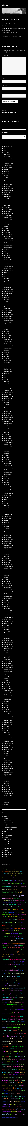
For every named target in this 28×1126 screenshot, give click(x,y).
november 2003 (8, 718)
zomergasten (19, 1114)
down (6, 917)
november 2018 (8, 341)
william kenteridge (6, 1111)
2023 (13, 869)
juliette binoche (6, 954)
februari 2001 (7, 787)
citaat (18, 900)
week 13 (5, 1075)
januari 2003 (7, 739)
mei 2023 (6, 228)
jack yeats (22, 943)
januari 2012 (7, 512)
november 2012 (8, 493)
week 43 (18, 1096)
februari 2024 (8, 209)
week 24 (7, 1083)
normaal (4, 993)
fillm (11, 922)
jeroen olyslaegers (10, 947)
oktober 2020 (8, 293)
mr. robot (5, 985)
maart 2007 (7, 634)
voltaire (4, 1064)
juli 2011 (6, 524)
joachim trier (5, 949)
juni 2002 (6, 753)
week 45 (7, 1099)
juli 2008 (6, 600)
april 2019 (6, 331)
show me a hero (15, 1016)
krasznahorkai (5, 959)
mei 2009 (6, 579)
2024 (16, 869)
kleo (10, 957)
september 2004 (8, 697)
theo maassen (14, 1044)
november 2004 (8, 693)
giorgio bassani (17, 928)
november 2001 (8, 768)
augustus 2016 (8, 398)
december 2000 (8, 791)
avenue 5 (14, 880)
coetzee (21, 902)
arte (25, 878)
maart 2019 (7, 333)
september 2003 (8, 722)
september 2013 (8, 472)
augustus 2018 (8, 348)
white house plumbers (9, 1109)
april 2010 (6, 556)
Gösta (6, 930)
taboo (15, 1024)
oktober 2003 (8, 720)
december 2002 (8, 741)
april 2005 (7, 682)
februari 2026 (8, 159)
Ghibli (12, 928)
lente (3, 967)
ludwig (4, 973)
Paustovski (15, 999)
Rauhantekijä (10, 1004)
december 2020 (8, 289)
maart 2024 (7, 207)
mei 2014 (6, 455)
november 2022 (8, 241)
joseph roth (8, 952)
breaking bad (18, 895)
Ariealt (6, 818)
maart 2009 (7, 583)
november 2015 (8, 417)
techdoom (4, 1027)
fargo (8, 922)
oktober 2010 (7, 543)
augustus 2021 (8, 272)
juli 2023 (6, 224)
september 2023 (8, 220)
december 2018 (8, 339)
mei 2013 (6, 480)
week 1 (4, 1067)
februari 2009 (8, 585)
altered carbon (13, 873)
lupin (8, 973)
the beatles (5, 1033)
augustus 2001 (8, 774)
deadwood (13, 912)
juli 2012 (6, 501)
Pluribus (13, 1002)
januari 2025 (7, 186)
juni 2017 (6, 377)
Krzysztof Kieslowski (15, 959)
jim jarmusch (19, 947)
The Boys (12, 1033)
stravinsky (23, 1021)
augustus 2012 (8, 499)
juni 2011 (6, 526)
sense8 (10, 1013)
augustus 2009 (8, 573)
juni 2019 (6, 327)
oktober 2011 (7, 518)
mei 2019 (6, 329)
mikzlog (6, 837)
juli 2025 (6, 173)
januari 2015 (7, 438)
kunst (23, 959)
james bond (5, 945)
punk (17, 1002)
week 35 (11, 1091)
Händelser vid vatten (17, 941)
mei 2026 (6, 152)
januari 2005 (7, 688)
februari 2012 (7, 510)
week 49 (12, 1102)
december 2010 (8, 539)
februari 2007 (8, 636)
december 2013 (8, 465)
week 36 (18, 1091)
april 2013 (6, 482)
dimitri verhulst (6, 914)
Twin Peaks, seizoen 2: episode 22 (16, 24)
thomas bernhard (10, 1051)
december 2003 (8, 716)
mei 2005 (6, 680)
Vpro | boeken (8, 852)
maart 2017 (7, 384)
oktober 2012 (7, 495)
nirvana (17, 990)
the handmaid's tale (17, 1039)
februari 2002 (8, 762)
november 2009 (8, 566)
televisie (16, 1027)
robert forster (5, 1007)
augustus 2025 (8, 171)
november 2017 (8, 367)
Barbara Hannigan (15, 883)
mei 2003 (6, 730)
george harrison (6, 928)
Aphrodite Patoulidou (10, 878)
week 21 (11, 1080)
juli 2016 (6, 400)
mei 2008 (6, 604)
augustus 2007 (8, 623)
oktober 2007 (8, 619)
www (19, 1111)
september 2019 (8, 320)
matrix (18, 976)
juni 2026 (6, 150)
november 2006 (8, 642)
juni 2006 (6, 653)
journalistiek (14, 952)
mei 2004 (6, 705)
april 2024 (7, 205)
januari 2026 (7, 161)
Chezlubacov (7, 821)
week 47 (20, 1099)
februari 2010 (7, 560)
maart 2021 (7, 283)
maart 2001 (7, 785)
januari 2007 (7, 638)
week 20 (5, 1080)
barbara (9, 883)
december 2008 (8, 590)
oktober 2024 (8, 192)
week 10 (10, 1072)
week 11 (16, 1072)
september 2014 (8, 447)
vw (20, 1064)
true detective (13, 1056)
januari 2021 (7, 287)
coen (18, 902)
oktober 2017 (7, 369)
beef (21, 883)
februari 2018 (7, 360)
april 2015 (6, 432)
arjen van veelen (20, 878)
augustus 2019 (8, 323)
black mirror (13, 889)
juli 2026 (6, 148)
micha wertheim (15, 981)
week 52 (7, 1104)
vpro (14, 1064)
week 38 (7, 1093)
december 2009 (8, 564)
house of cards (19, 939)
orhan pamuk (5, 997)
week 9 (4, 1072)
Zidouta (6, 856)
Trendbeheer (7, 848)
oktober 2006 (8, 644)
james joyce (11, 945)
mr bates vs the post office (15, 985)
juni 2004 (6, 703)
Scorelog (6, 846)
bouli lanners (9, 895)
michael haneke (18, 978)
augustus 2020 (8, 297)
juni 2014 (6, 453)
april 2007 (7, 632)
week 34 (5, 1091)
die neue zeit (22, 912)
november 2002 (8, 743)
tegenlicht (9, 1027)
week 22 (17, 1080)
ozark (17, 997)
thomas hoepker (6, 1053)
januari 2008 (7, 613)
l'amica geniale (14, 962)
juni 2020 (6, 302)
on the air (10, 995)
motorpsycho (18, 983)
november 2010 (8, 541)
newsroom (21, 36)
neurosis (4, 990)
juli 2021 (6, 274)
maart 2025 (7, 182)
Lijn (5, 833)
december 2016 (8, 390)
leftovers (21, 964)
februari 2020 (8, 310)
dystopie (21, 917)
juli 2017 (6, 375)
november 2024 (8, 190)
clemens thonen (12, 902)
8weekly (6, 816)
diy (10, 914)
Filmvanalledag (8, 829)
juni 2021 (6, 276)
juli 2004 (6, 701)
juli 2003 (6, 726)
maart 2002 (7, 760)
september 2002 (8, 747)
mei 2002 (6, 756)
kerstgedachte (16, 954)
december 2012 (8, 491)
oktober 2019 (7, 318)
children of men (12, 900)
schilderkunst (11, 1009)
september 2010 (8, 545)
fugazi (12, 926)
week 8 (21, 1069)
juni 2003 (6, 728)
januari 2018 (7, 362)
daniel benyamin (20, 907)
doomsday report (19, 914)
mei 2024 (6, 203)
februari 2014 (7, 461)
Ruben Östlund (12, 1007)
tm (18, 1053)
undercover (18, 1059)
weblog (22, 1064)
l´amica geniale (13, 973)
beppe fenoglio (8, 886)
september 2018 (8, 346)
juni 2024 (6, 201)
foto (22, 922)
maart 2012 (7, 508)
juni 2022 (6, 251)
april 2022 (7, 255)
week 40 (20, 1093)
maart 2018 (7, 358)
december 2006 (8, 640)
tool (20, 1053)
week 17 (7, 1077)
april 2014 (6, 457)
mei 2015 (6, 430)
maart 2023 (7, 232)
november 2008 (8, 592)
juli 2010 (6, 550)
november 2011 (8, 516)
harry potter (11, 930)
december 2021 (8, 264)
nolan (21, 990)
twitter (13, 1059)
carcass (7, 898)
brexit (3, 898)
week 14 (11, 1075)
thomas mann (13, 1053)
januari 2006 (7, 663)
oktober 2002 (8, 745)
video (17, 1062)
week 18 (13, 1077)
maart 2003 (7, 735)
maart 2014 (7, 459)
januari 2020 (7, 312)
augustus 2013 (8, 474)
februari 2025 (8, 184)
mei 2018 (6, 354)
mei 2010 (6, 554)
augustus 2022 (8, 247)
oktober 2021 (7, 268)
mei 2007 (6, 629)
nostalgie (9, 993)
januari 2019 (7, 337)
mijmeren (22, 981)
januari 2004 (7, 714)
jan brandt (17, 945)
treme (6, 1056)
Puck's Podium (8, 842)
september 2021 (8, 270)
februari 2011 (7, 535)
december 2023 (8, 213)
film (17, 36)
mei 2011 (6, 529)
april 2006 (7, 657)
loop (20, 970)
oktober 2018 (7, 344)
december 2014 (8, 440)
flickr (19, 922)
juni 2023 (6, 226)
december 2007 (8, 615)
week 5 (4, 1069)
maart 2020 (7, 308)
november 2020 (8, 291)
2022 (11, 869)
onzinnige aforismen (17, 995)
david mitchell (5, 912)
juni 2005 (6, 678)
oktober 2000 (8, 796)
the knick (5, 1041)
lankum (9, 964)
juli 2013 (6, 476)
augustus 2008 (8, 598)
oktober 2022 (8, 243)
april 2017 (6, 381)
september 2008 (8, 596)
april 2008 (7, 606)
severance (6, 1016)
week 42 (11, 1096)
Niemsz (4, 36)
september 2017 (8, 371)
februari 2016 (7, 411)
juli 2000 (6, 802)
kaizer (11, 954)
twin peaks (7, 37)
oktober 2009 (8, 568)
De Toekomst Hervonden (11, 823)
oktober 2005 (8, 669)
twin (24, 1056)
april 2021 (6, 281)
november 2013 (8, 468)
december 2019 (8, 314)
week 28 (11, 1085)
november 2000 (8, 793)
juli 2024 (6, 199)
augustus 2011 (8, 522)
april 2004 (7, 707)
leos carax (7, 967)
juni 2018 (6, 352)
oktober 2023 (8, 217)
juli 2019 (6, 325)
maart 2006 (7, 659)
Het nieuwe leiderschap (7, 938)
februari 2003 (8, 737)
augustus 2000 (8, 800)
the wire (13, 1049)
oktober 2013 (7, 470)
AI (25, 869)
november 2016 (8, 392)
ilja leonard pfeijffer (14, 943)
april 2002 (7, 758)
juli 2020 (6, 299)
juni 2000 (6, 804)
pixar (6, 1002)
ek (9, 919)
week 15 (17, 1075)
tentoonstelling (7, 1030)
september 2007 (8, 621)
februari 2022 (8, 259)
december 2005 (8, 665)
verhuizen (13, 1062)
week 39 (13, 1093)
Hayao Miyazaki (14, 933)
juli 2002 (6, 751)
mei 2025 (6, 178)
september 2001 (8, 772)
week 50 (18, 1102)
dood (13, 914)
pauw (19, 999)
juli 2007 (6, 625)
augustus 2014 (8, 449)
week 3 (15, 1067)
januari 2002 (7, 764)
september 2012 (8, 497)
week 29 (18, 1085)
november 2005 (8, 667)
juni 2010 (6, 552)
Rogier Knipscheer (9, 844)
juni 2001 (6, 779)
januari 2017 (7, 388)
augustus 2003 (8, 724)
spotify (4, 1021)
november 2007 (8, 617)
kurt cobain (5, 961)
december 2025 (8, 163)
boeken (4, 895)
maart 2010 (7, 558)
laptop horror (15, 964)
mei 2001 (6, 781)
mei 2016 (6, 405)
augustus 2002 (8, 749)
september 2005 (8, 671)
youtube (6, 1114)
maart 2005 (7, 684)
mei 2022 (6, 253)
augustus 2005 (8, 674)
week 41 (5, 1096)
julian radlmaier (21, 952)
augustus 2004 (8, 699)
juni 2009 (6, 577)
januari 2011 (7, 537)
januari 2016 (7, 413)
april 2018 (6, 356)
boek (20, 892)
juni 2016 (6, 402)
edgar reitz (5, 919)
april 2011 (6, 531)
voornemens (9, 1064)
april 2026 (7, 154)
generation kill (19, 926)
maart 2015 (7, 434)
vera (8, 1062)
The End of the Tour (11, 32)
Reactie (5, 55)
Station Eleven (15, 1021)
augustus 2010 (8, 547)
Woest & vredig (8, 854)
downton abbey (13, 917)
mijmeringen (5, 983)
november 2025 (8, 165)
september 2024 (8, 194)
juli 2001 (6, 777)
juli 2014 (6, 451)
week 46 (14, 1099)
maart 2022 (7, 257)
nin (14, 990)
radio (20, 1002)
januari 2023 (7, 236)
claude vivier (5, 902)
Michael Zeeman (6, 981)
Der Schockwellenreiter (10, 827)
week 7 (12, 37)
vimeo (20, 1062)
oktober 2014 (7, 444)
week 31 (7, 1088)
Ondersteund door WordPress (14, 1123)
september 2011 (8, 520)
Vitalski (6, 850)
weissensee (18, 1104)
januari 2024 (7, 211)
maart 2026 (7, 157)
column (6, 904)
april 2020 (7, 306)
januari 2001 (7, 789)
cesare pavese (16, 898)
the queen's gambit (17, 1046)
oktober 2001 (7, 770)
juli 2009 (6, 575)
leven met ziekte (6, 970)
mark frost (13, 976)
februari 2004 (8, 711)
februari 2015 (7, 436)
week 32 (13, 1088)
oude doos (12, 997)
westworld (20, 1106)
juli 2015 (6, 426)
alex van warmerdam (14, 871)
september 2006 (8, 646)
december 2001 (8, 766)
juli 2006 (6, 650)
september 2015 (8, 421)
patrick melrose (7, 1000)
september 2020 (8, 295)
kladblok (7, 957)
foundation (6, 926)
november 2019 (8, 316)
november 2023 (8, 215)
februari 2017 (7, 386)
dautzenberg (5, 909)
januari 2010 (7, 562)
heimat (21, 933)
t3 (11, 1024)
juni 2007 (6, 627)
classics (22, 900)
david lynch (20, 909)
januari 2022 (7, 262)
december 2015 (8, 415)
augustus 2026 (8, 146)
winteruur (13, 1111)
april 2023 (7, 230)
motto (23, 983)
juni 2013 (6, 478)
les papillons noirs (16, 967)
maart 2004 (7, 709)
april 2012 (6, 505)
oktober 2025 (8, 167)
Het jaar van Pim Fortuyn (16, 936)
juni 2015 (6, 428)
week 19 (19, 1077)
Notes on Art (7, 839)
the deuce (18, 1036)
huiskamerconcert (6, 941)
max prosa (8, 978)
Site (3, 93)
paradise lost (22, 997)
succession (6, 1024)
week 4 (20, 1067)
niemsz (5, 5)
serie (3, 37)
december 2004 (8, 690)
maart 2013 (7, 484)
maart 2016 (7, 409)
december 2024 (8, 188)
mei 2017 (6, 379)
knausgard (15, 957)
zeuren (11, 1114)
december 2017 (8, 365)
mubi (7, 988)
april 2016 (6, 407)
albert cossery (5, 871)
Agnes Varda (21, 869)
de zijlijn (6, 825)
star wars (8, 1021)
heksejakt (5, 936)
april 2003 (7, 732)
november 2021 (8, 266)
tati (24, 1024)
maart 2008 (7, 608)
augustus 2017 (8, 373)
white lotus (20, 1109)
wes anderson (13, 1106)
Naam (4, 78)
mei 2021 (6, 278)
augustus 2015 (8, 423)
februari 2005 (8, 686)
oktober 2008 (8, 594)
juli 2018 (6, 350)
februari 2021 (7, 285)
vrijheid (17, 1064)
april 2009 (7, 581)
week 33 (20, 1088)
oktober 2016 (7, 394)
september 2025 (8, 169)
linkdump (14, 970)
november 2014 (8, 442)
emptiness (12, 919)
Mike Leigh (12, 983)
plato (9, 1002)
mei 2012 (6, 503)
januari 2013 (7, 489)
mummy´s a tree (14, 988)
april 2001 (6, 783)
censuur (11, 898)
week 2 (9, 1067)
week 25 (13, 1083)
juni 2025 (6, 175)
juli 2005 (6, 676)
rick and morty (19, 1004)
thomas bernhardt (18, 1051)
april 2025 (7, 180)
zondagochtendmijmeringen (10, 1117)
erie (16, 919)
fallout (4, 922)
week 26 (20, 1083)
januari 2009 (7, 587)
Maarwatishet (8, 835)
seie (16, 1009)
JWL (5, 831)
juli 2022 (6, 249)
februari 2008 (8, 611)
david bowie (12, 909)
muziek (22, 988)
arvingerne (6, 880)
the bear (21, 1030)
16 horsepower (5, 869)
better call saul (19, 886)
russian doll (19, 1007)
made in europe (21, 973)
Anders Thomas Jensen (16, 876)
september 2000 (8, 798)
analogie (9, 876)
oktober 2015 (7, 419)
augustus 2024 (8, 196)
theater (15, 1030)
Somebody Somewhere (16, 1019)
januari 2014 (7, 463)
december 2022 (8, 238)
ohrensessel (17, 993)
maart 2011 (7, 533)
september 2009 (8, 571)
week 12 (22, 1072)
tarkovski (20, 1024)
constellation (13, 904)
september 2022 (8, 245)
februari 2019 (7, 335)
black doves (5, 889)
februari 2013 (7, 487)
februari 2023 (8, 234)
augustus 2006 (8, 648)
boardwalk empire (9, 892)
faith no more (21, 919)
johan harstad (13, 949)
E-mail (4, 85)
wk (17, 1111)
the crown (11, 1036)
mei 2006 (6, 655)
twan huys (20, 1056)
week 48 (5, 1102)
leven (23, 967)
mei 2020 (6, 304)
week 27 (5, 1085)
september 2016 (8, 396)
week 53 (12, 1104)
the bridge (20, 1033)
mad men (6, 976)
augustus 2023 (8, 222)
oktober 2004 (8, 695)
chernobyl (5, 900)
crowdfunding (12, 907)
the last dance (13, 1041)
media (12, 978)
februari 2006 (8, 661)
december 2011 (8, 514)
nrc (13, 993)
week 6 (10, 1069)
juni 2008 (6, 602)
